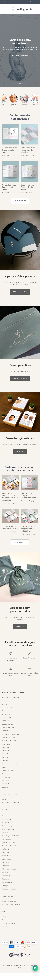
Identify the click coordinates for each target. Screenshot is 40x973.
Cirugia (4, 812)
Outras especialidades (9, 889)
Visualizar (20, 451)
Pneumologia (6, 777)
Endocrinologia (7, 721)
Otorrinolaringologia (9, 770)
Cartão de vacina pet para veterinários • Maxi (28, 495)
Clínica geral (6, 714)
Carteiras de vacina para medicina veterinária (20, 468)
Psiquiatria (5, 780)
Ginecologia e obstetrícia (10, 734)
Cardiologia (6, 704)
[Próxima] (37, 83)
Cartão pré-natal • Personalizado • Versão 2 (28, 150)
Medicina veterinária (9, 741)
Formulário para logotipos (11, 904)
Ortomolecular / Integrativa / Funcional (15, 764)
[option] (20, 50)
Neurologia (6, 744)
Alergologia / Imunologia (10, 697)
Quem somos (6, 920)
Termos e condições (9, 923)
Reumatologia (7, 784)
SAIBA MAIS (20, 626)
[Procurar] (31, 9)
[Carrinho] (36, 9)
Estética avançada (8, 724)
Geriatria (5, 731)
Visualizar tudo (20, 201)
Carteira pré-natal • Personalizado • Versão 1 (10, 150)
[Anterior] (3, 83)
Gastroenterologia (8, 727)
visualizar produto (20, 378)
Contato (5, 926)
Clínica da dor (6, 711)
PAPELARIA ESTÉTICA (20, 54)
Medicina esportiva (8, 737)
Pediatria (5, 774)
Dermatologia (6, 717)
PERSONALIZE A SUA (20, 292)
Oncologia (5, 760)
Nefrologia (5, 747)
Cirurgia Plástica (7, 707)
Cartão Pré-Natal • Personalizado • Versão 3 (9, 187)
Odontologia (6, 754)
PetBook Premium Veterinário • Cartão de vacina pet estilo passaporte (10, 496)
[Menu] (3, 9)
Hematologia (6, 839)
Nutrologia (5, 750)
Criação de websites (9, 901)
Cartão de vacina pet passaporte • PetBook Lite (28, 528)
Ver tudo (5, 799)
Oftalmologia (6, 757)
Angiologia (6, 701)
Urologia (5, 787)
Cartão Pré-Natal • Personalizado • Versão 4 (28, 187)
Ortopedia (5, 767)
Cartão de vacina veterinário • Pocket (10, 527)
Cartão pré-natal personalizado (20, 117)
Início (4, 916)
